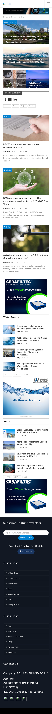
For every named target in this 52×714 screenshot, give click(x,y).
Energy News (13, 605)
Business (7, 106)
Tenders (32, 106)
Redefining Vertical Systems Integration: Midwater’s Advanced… (30, 352)
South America (10, 22)
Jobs (10, 589)
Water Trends (13, 594)
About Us (12, 652)
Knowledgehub (14, 578)
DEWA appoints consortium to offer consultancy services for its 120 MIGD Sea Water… (25, 201)
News (10, 626)
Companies (12, 631)
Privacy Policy (13, 647)
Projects (23, 106)
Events (15, 106)
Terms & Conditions (15, 636)
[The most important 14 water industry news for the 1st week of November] (9, 468)
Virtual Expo (13, 573)
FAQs (10, 642)
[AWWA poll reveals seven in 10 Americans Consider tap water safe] (26, 238)
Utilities (7, 116)
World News (12, 583)
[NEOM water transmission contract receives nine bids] (26, 128)
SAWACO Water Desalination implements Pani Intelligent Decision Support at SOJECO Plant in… (25, 62)
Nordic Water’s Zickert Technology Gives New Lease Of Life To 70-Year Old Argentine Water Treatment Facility (26, 39)
